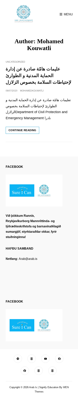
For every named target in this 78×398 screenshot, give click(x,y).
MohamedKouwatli (32, 90)
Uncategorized (15, 62)
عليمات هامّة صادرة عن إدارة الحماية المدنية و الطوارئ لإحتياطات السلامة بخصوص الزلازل (38, 75)
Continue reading (24, 131)
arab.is (33, 387)
